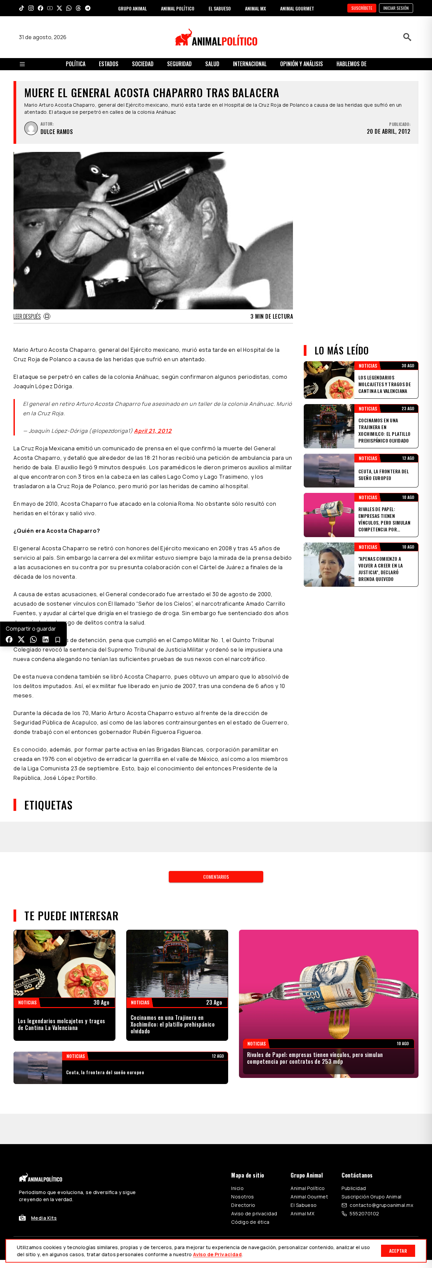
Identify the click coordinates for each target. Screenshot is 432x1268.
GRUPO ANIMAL (132, 8)
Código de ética (250, 1191)
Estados (108, 64)
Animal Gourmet (309, 1166)
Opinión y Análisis (301, 64)
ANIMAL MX (255, 8)
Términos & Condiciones (306, 1218)
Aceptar (398, 1250)
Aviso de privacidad (254, 1183)
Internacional (250, 64)
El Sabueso (304, 1174)
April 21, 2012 (152, 430)
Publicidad (354, 1158)
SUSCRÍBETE (361, 8)
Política (75, 64)
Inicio (237, 1158)
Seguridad (179, 64)
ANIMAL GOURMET (297, 8)
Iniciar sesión (396, 8)
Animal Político (308, 1158)
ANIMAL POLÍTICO (177, 8)
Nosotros (242, 1166)
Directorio (243, 1174)
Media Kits (44, 1187)
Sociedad (143, 64)
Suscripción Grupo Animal (371, 1166)
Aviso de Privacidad (217, 1254)
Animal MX (302, 1183)
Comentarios (216, 846)
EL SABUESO (220, 8)
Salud (212, 64)
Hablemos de (351, 64)
